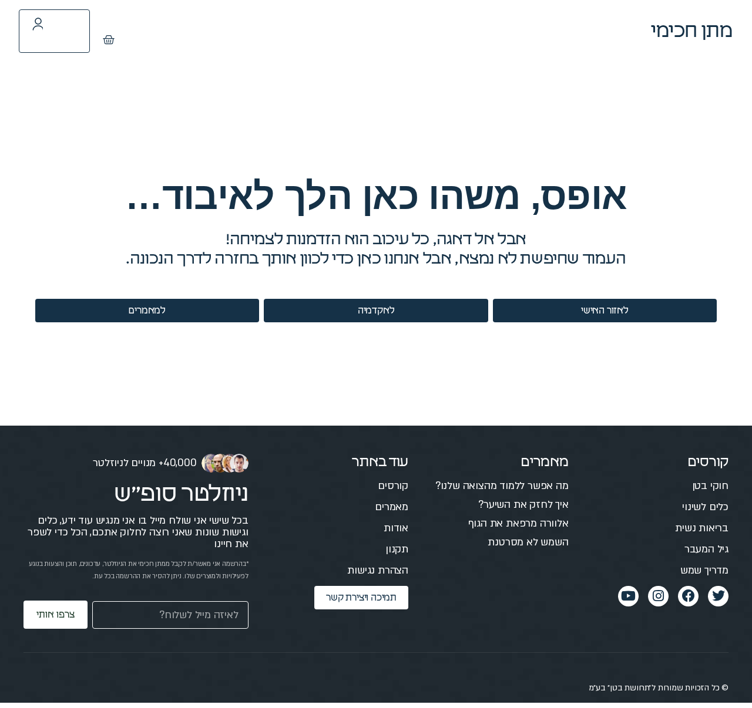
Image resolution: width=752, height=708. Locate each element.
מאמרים (470, 31)
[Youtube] (628, 596)
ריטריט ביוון (331, 31)
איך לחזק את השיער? (523, 504)
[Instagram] (658, 596)
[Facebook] (688, 596)
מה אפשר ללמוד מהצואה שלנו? (502, 486)
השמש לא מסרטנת (528, 542)
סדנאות (404, 31)
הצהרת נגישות (377, 570)
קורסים (535, 31)
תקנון (396, 549)
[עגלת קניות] (108, 40)
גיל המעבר (706, 549)
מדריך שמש (704, 570)
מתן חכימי (692, 31)
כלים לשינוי (705, 507)
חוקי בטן (710, 486)
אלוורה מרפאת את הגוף (518, 523)
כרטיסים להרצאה (238, 31)
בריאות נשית (701, 528)
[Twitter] (718, 596)
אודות (396, 528)
